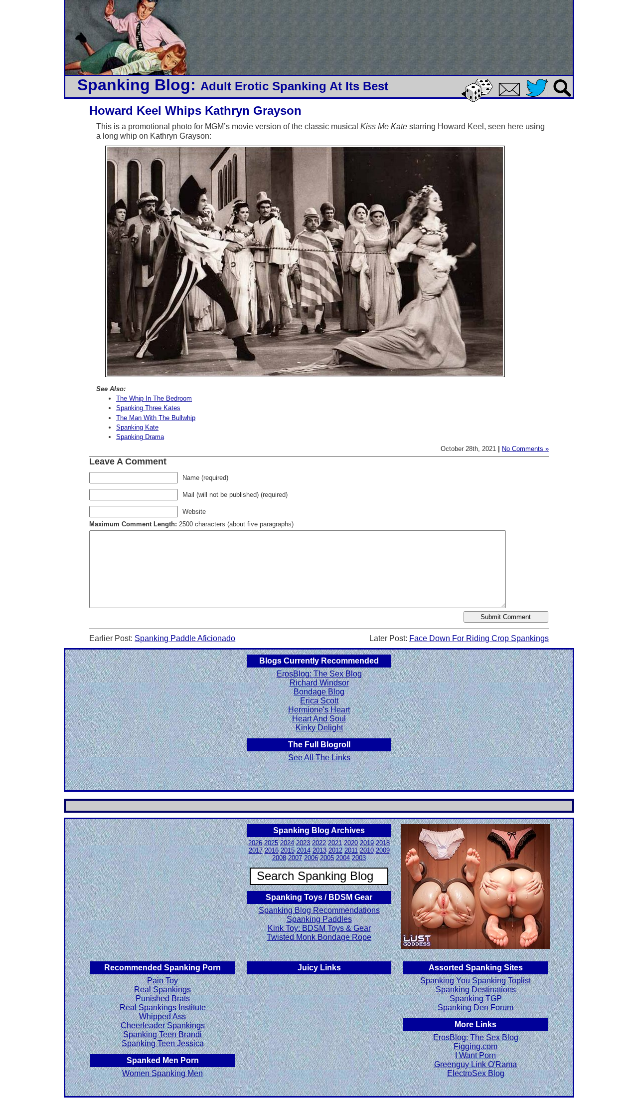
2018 (383, 843)
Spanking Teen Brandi (162, 1034)
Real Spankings (162, 989)
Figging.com (475, 1046)
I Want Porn (475, 1055)
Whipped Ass (162, 1016)
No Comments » (525, 448)
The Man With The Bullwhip (155, 418)
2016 (272, 850)
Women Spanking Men (162, 1073)
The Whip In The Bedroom (154, 398)
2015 (288, 850)
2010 (367, 850)
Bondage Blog (319, 691)
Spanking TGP (476, 998)
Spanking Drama (140, 437)
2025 (271, 843)
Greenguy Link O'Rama (475, 1064)
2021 (335, 843)
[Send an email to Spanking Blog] (511, 94)
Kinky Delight (319, 727)
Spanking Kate (137, 427)
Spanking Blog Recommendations (319, 910)
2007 (295, 858)
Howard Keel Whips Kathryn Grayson (195, 110)
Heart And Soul (319, 718)
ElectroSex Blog (475, 1073)
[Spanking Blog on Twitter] (539, 97)
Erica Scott (319, 700)
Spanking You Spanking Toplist (475, 980)
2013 (319, 850)
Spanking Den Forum (475, 1007)
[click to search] (563, 97)
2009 (383, 850)
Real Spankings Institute (163, 1007)
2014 (304, 850)
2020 (351, 843)
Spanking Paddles (319, 919)
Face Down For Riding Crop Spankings (479, 638)
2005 (327, 858)
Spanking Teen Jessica (163, 1043)
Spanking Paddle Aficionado (185, 638)
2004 (343, 858)
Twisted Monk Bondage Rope (319, 937)
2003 (359, 858)
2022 (319, 843)
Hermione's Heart (319, 709)
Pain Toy (162, 980)
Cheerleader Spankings (163, 1025)
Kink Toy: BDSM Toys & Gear (319, 928)
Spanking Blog (133, 85)
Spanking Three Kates (148, 408)
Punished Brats (163, 998)
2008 (279, 858)
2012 (335, 850)
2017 (256, 850)
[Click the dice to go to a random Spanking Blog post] (479, 100)
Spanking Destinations (476, 989)
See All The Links (319, 757)
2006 (311, 858)
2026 (255, 843)
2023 (303, 843)
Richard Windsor (319, 682)
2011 (351, 850)
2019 (367, 843)
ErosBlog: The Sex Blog (319, 674)
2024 (287, 843)
